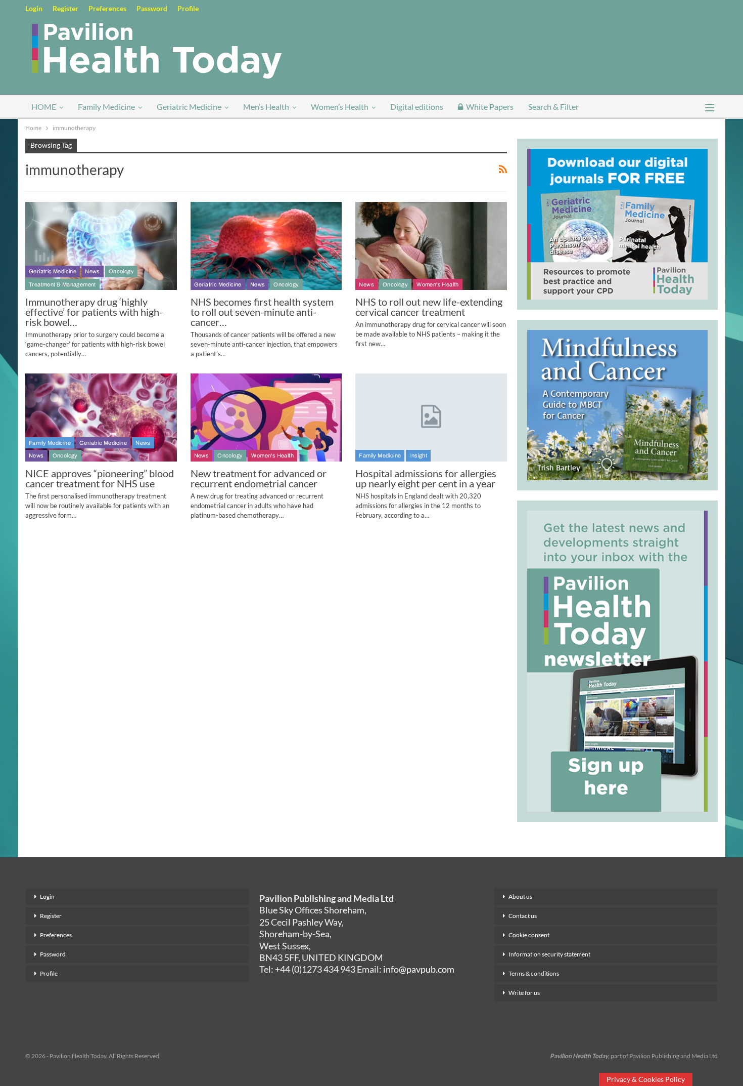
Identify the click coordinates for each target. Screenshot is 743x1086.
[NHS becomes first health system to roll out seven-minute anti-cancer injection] (266, 246)
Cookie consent (528, 935)
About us (520, 896)
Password (151, 8)
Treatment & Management (62, 284)
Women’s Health (339, 106)
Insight (418, 455)
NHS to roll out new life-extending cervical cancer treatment (428, 307)
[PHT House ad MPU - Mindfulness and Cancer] (617, 403)
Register (65, 8)
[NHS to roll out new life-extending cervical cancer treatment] (431, 246)
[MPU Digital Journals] (617, 223)
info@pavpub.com (418, 969)
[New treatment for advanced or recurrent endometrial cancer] (266, 417)
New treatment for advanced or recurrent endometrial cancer (259, 478)
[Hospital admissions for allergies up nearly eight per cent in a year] (431, 417)
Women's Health (437, 284)
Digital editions (416, 106)
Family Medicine (106, 106)
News (92, 271)
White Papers (490, 106)
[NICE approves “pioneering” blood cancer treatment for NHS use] (101, 417)
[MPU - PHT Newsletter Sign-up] (617, 660)
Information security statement (549, 954)
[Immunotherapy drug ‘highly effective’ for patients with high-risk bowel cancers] (101, 246)
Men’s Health (266, 106)
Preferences (107, 8)
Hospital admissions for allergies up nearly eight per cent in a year (425, 478)
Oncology (121, 271)
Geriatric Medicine (189, 106)
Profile (188, 8)
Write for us (524, 992)
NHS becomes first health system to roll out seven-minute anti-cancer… (262, 312)
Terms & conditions (533, 973)
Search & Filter (553, 106)
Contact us (522, 916)
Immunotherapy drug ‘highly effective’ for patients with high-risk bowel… (94, 312)
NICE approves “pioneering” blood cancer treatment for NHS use (99, 478)
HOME (43, 106)
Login (33, 8)
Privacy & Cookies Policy (646, 1079)
